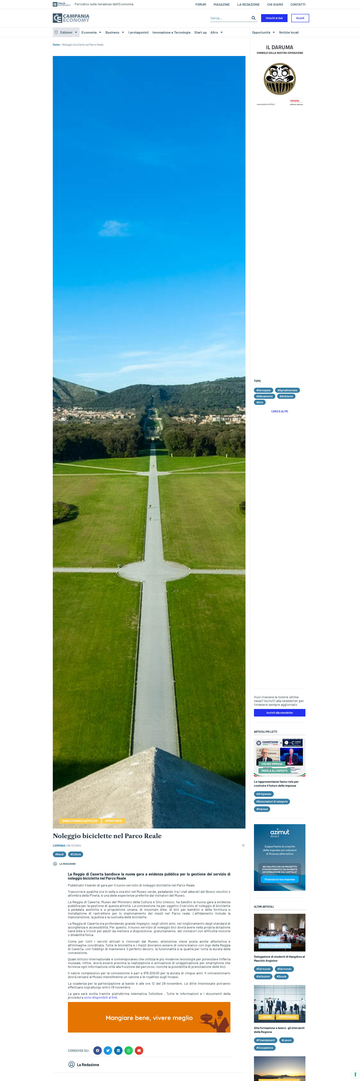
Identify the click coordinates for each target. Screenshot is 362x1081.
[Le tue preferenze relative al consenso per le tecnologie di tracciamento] (355, 1074)
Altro (214, 32)
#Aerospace (263, 390)
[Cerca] (253, 18)
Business (112, 32)
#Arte (259, 402)
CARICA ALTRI (279, 411)
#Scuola (281, 976)
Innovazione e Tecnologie (172, 32)
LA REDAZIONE (248, 4)
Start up (200, 32)
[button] (97, 1050)
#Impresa (262, 809)
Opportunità (261, 32)
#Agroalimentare (288, 390)
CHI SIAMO (275, 4)
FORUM (201, 4)
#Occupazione (264, 1047)
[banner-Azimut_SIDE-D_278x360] (279, 890)
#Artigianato (263, 794)
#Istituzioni (263, 976)
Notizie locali (289, 32)
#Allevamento (264, 396)
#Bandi (59, 854)
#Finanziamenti (265, 1040)
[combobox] (230, 18)
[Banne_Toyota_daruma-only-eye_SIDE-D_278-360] (279, 106)
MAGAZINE (222, 4)
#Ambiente (286, 396)
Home (56, 44)
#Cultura (76, 854)
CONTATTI (298, 4)
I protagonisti (138, 32)
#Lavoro (286, 1040)
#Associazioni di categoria (272, 801)
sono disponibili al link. (101, 997)
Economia (89, 32)
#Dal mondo (263, 969)
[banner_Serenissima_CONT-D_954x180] (149, 1031)
